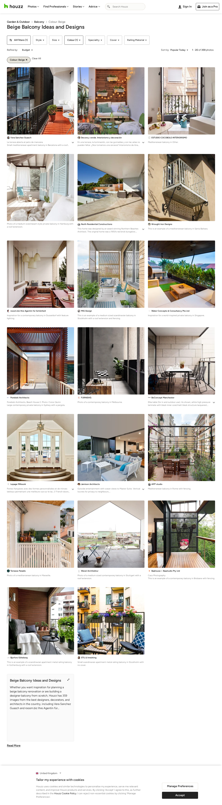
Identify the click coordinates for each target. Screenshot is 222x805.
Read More (13, 745)
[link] (18, 21)
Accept (180, 795)
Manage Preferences (180, 786)
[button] (19, 40)
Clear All (36, 58)
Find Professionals (54, 6)
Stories (77, 6)
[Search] (108, 6)
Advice (93, 6)
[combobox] (125, 6)
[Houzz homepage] (13, 6)
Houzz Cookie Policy (65, 793)
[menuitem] (33, 6)
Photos (32, 6)
